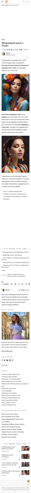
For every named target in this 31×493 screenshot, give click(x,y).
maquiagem (21, 276)
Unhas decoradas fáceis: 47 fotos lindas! (11, 381)
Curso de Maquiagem (7, 391)
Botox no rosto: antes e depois (10, 414)
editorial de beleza (18, 274)
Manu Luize (8, 53)
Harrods (9, 276)
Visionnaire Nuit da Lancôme (9, 437)
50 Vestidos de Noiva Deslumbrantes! (11, 398)
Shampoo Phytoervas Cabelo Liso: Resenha (13, 432)
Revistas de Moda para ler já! (9, 405)
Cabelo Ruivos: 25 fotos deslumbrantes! (11, 379)
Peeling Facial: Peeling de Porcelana (11, 427)
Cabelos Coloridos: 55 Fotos (8, 402)
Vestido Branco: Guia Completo (9, 393)
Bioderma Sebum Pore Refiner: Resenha (12, 429)
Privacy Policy (22, 487)
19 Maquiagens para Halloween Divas (16, 252)
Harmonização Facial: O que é (9, 388)
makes (15, 276)
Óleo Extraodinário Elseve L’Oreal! (10, 416)
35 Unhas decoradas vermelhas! (9, 377)
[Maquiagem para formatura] (25, 456)
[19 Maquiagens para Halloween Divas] (25, 448)
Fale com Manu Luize (7, 351)
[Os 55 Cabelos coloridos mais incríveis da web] (25, 464)
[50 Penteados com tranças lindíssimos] (25, 472)
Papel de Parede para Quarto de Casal (11, 395)
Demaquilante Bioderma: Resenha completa (13, 424)
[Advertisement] (15, 22)
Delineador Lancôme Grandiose (10, 434)
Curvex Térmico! (6, 422)
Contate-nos (5, 365)
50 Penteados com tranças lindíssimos (16, 262)
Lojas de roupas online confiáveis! (10, 400)
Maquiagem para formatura (12, 255)
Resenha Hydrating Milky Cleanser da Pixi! (12, 419)
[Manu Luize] (6, 1)
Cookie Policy (27, 487)
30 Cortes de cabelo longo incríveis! (10, 374)
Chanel (9, 274)
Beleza (3, 39)
